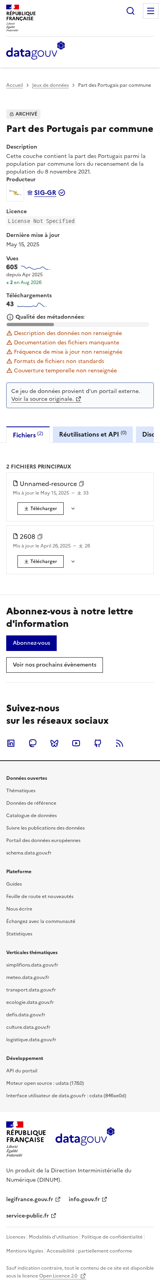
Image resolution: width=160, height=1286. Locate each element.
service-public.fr (27, 1216)
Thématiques (20, 790)
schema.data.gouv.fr (29, 852)
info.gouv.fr (84, 1199)
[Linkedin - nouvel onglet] (11, 743)
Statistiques (19, 933)
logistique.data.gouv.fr (31, 1039)
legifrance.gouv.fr (29, 1199)
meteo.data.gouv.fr (27, 977)
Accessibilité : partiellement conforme (89, 1250)
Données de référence (31, 803)
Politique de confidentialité (112, 1236)
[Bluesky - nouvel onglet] (54, 743)
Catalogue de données (31, 815)
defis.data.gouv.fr (25, 1014)
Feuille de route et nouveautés (39, 896)
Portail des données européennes (43, 840)
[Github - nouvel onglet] (98, 743)
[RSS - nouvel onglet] (119, 743)
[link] (40, 508)
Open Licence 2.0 (58, 1275)
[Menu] (150, 11)
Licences (15, 1236)
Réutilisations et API (93, 434)
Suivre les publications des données (45, 828)
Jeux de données (50, 85)
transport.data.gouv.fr (31, 989)
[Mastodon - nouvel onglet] (32, 743)
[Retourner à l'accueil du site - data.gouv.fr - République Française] (85, 1139)
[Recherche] (130, 11)
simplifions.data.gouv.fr (32, 964)
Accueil (14, 85)
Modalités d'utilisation (53, 1236)
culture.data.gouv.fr (28, 1027)
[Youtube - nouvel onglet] (76, 743)
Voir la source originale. (42, 399)
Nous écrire (19, 908)
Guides (14, 884)
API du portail (21, 1070)
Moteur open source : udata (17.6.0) (45, 1083)
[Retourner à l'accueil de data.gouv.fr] (35, 51)
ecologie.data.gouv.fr (30, 1002)
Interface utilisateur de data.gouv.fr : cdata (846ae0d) (66, 1095)
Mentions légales (24, 1250)
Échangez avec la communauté (40, 921)
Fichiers (28, 435)
